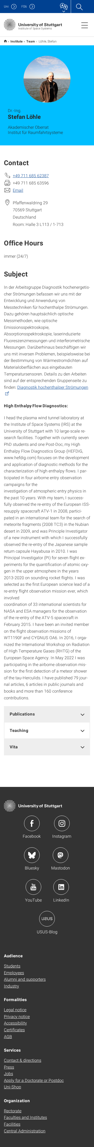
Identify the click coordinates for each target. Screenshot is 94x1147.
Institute (16, 41)
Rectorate (12, 1110)
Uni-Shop (12, 1086)
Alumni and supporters (25, 979)
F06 (24, 6)
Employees (14, 972)
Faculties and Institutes (25, 1117)
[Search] (79, 6)
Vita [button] (14, 746)
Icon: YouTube (33, 887)
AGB (8, 1036)
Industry (11, 986)
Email (18, 190)
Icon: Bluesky (32, 855)
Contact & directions (22, 1060)
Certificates (14, 1029)
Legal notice (15, 1009)
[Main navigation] (84, 25)
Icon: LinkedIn (61, 887)
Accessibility (15, 1023)
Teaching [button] (19, 730)
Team (30, 41)
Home (5, 41)
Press (9, 1067)
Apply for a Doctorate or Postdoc (34, 1080)
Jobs (8, 1073)
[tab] (47, 714)
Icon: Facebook (32, 823)
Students (12, 966)
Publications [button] (22, 714)
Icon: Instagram (62, 823)
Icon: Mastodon (60, 855)
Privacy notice (17, 1016)
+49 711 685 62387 (31, 175)
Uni (6, 6)
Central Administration (24, 1130)
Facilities (12, 1124)
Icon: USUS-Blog (47, 919)
